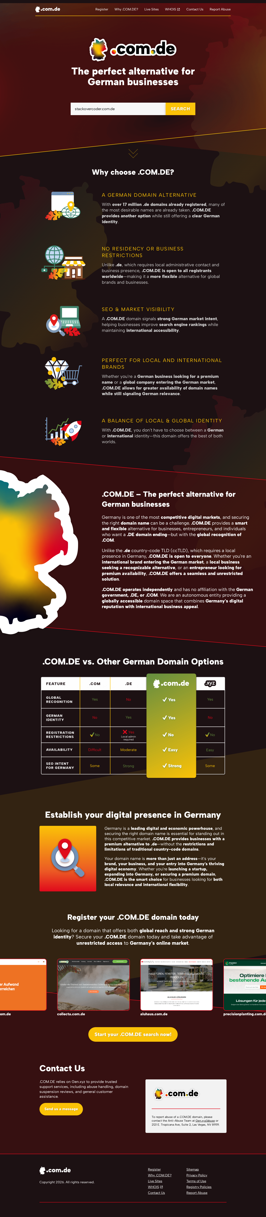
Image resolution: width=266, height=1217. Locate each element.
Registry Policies (199, 1187)
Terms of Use (196, 1181)
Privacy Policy (196, 1175)
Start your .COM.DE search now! (133, 1034)
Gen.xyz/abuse (205, 1120)
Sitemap (192, 1169)
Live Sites (151, 9)
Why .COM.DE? (126, 9)
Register (101, 9)
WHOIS (170, 9)
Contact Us (194, 9)
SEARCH (180, 108)
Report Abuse (220, 9)
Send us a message (61, 1109)
